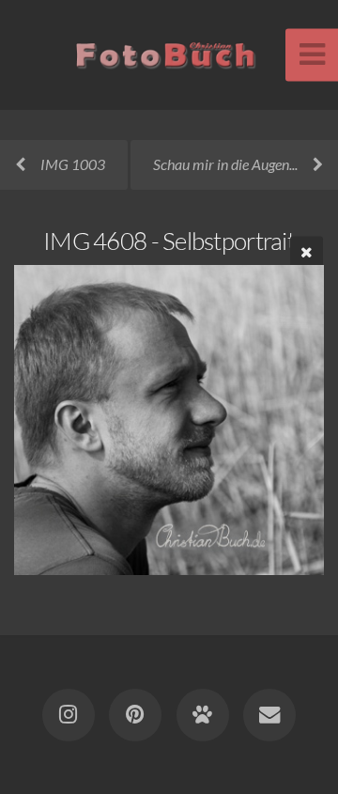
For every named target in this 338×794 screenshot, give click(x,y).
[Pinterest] (135, 715)
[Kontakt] (269, 715)
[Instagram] (68, 715)
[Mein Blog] (203, 715)
